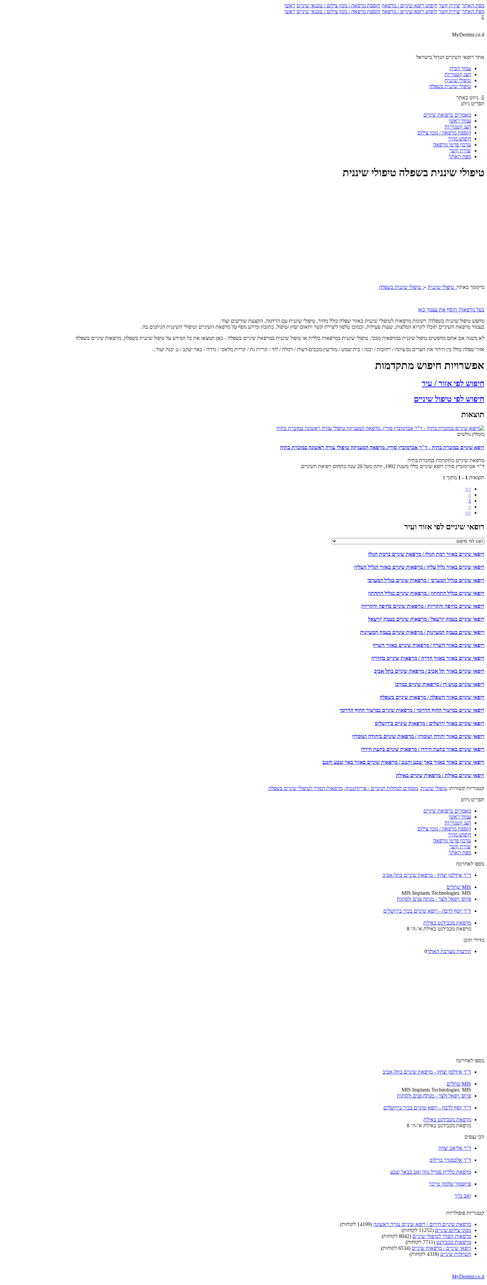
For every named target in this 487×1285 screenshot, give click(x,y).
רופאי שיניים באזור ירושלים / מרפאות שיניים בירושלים (429, 723)
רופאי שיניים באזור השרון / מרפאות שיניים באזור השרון (428, 645)
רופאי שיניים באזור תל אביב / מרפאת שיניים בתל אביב (429, 671)
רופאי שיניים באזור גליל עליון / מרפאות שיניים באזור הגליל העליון (419, 567)
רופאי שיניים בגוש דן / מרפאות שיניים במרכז (439, 684)
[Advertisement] (243, 232)
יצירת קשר (449, 5)
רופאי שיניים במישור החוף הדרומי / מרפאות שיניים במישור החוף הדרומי (412, 710)
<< (468, 489)
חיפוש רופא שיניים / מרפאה (409, 5)
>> (468, 512)
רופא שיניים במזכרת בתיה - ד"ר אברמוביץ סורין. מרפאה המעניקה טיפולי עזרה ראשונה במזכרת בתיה (382, 447)
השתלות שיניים (455, 1254)
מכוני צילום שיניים (453, 1230)
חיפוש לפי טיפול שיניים (449, 399)
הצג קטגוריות (458, 127)
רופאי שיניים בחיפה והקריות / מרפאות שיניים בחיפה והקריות (422, 606)
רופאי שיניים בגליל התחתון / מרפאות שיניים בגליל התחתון (426, 593)
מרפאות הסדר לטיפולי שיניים (441, 1236)
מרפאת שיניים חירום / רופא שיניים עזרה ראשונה (422, 1224)
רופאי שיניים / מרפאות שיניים (441, 1248)
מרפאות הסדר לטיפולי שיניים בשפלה (305, 788)
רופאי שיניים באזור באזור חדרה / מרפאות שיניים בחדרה (427, 658)
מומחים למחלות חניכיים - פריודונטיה (381, 788)
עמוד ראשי (460, 121)
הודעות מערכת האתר (449, 951)
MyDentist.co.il (468, 1276)
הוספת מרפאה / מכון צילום (444, 132)
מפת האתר (473, 5)
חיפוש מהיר (459, 138)
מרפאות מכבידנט (453, 1242)
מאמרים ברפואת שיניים (447, 115)
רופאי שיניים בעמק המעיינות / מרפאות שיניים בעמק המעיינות (422, 632)
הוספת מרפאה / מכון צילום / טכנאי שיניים (338, 5)
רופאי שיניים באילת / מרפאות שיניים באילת (440, 775)
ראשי (289, 5)
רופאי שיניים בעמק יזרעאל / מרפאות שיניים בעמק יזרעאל (426, 619)
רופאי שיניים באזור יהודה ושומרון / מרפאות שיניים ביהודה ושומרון (418, 736)
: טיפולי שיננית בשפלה (401, 287)
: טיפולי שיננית (442, 287)
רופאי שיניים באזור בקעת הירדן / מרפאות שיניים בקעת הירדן (422, 749)
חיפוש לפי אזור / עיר (453, 383)
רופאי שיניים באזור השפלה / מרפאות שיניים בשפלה (432, 697)
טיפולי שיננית (434, 788)
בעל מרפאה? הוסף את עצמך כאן (451, 309)
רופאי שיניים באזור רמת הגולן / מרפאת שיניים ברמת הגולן (426, 554)
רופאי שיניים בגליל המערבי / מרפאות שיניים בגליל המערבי (425, 580)
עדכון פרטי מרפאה (452, 144)
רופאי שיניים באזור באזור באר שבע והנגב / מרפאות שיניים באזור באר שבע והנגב (403, 762)
